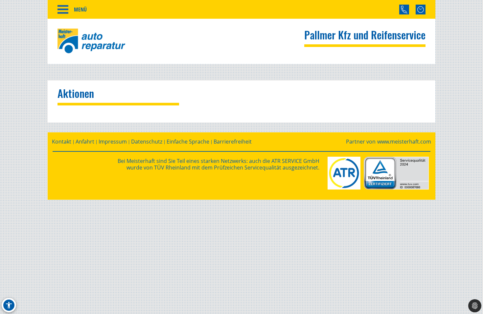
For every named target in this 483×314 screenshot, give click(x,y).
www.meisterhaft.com (404, 141)
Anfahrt (85, 141)
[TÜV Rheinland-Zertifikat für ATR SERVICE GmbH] (396, 173)
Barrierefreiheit (233, 141)
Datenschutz (146, 141)
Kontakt (61, 141)
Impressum (113, 141)
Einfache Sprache (188, 141)
